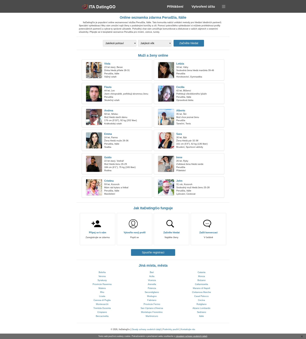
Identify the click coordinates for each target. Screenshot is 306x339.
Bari (152, 272)
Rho (102, 292)
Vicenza (152, 280)
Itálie (201, 316)
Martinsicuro (152, 316)
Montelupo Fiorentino (152, 312)
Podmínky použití (171, 329)
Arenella (152, 284)
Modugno (152, 296)
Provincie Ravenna (102, 284)
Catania (201, 272)
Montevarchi (102, 304)
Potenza (152, 288)
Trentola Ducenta (102, 308)
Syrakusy (102, 280)
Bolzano (201, 280)
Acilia (151, 276)
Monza (201, 276)
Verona (102, 276)
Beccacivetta (102, 316)
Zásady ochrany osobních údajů (146, 329)
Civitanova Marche (201, 292)
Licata (102, 296)
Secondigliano (152, 292)
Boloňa (102, 272)
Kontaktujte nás (188, 329)
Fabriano (151, 300)
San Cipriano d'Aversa (152, 308)
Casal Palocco (201, 296)
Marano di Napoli (201, 288)
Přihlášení (175, 6)
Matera (102, 288)
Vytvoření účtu (203, 6)
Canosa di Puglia (102, 300)
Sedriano (201, 312)
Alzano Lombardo (201, 308)
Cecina (201, 300)
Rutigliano (202, 304)
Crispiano (102, 312)
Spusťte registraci (153, 252)
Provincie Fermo (152, 304)
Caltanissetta (201, 284)
